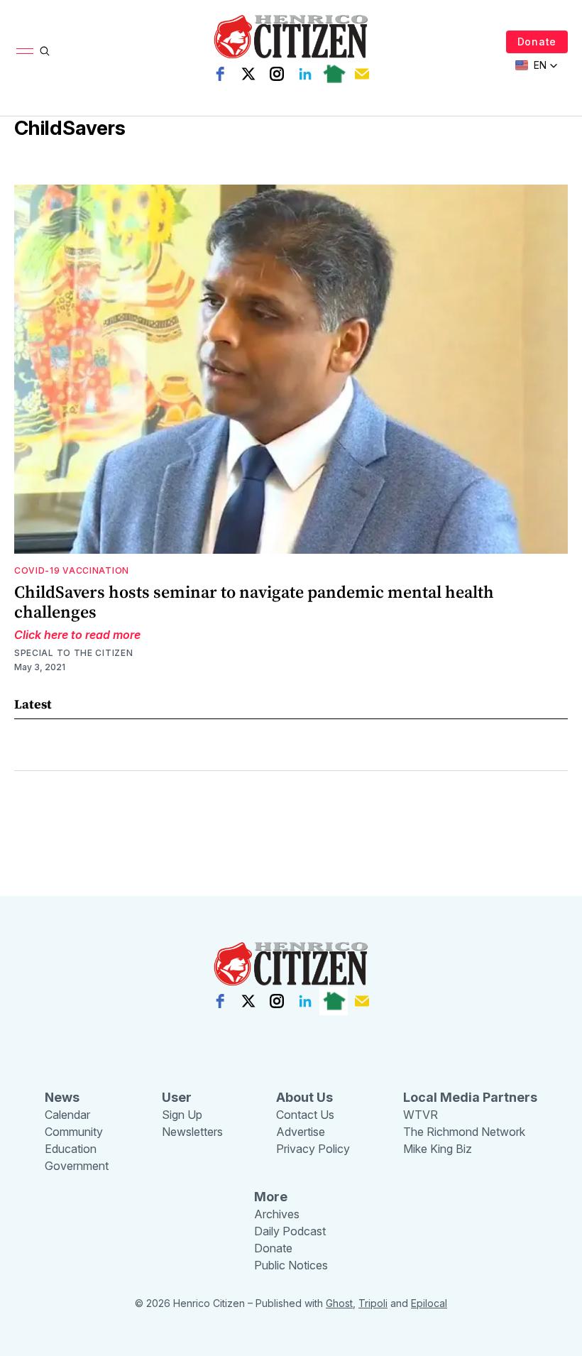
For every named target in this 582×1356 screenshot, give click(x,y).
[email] (362, 74)
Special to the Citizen (73, 652)
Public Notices (291, 1265)
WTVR (420, 1115)
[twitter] (248, 74)
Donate (536, 41)
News (62, 1097)
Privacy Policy (313, 1149)
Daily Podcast (290, 1231)
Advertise (300, 1132)
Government (77, 1166)
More (270, 1196)
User (177, 1097)
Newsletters (192, 1132)
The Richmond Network (464, 1132)
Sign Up (182, 1115)
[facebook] (220, 74)
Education (71, 1149)
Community (74, 1132)
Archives (277, 1214)
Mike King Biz (437, 1149)
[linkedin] (305, 74)
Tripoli (373, 1303)
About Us (304, 1097)
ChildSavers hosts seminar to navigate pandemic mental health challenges (254, 601)
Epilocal (429, 1303)
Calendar (67, 1115)
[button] (536, 65)
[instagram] (277, 74)
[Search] (44, 51)
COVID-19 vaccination (71, 570)
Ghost (339, 1303)
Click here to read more (77, 635)
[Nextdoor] (333, 74)
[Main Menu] (24, 51)
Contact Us (305, 1115)
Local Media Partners (470, 1097)
